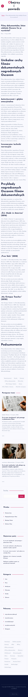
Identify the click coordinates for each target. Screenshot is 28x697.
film (13, 644)
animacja (7, 641)
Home (3, 15)
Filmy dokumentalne (10, 381)
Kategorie (7, 629)
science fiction (17, 661)
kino (6, 655)
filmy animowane (9, 647)
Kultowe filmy (8, 524)
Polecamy (7, 590)
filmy (19, 644)
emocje (22, 378)
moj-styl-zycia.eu (9, 618)
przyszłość (21, 655)
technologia (15, 664)
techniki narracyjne (21, 386)
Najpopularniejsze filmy (11, 516)
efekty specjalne (17, 641)
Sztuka (6, 593)
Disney (7, 414)
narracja (13, 655)
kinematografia (17, 653)
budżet (3, 414)
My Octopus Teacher (11, 384)
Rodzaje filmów (9, 520)
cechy (16, 378)
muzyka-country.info (10, 625)
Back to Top (14, 694)
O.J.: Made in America (8, 386)
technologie (8, 667)
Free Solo (21, 381)
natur (21, 384)
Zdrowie (7, 597)
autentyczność (8, 378)
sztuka (6, 664)
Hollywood (7, 653)
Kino (2, 33)
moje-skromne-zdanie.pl (11, 614)
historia (20, 650)
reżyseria (14, 658)
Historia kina (8, 513)
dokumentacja (11, 462)
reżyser (7, 658)
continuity (4, 462)
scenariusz (7, 661)
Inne (6, 579)
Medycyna (7, 586)
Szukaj (5, 490)
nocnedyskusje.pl (9, 621)
